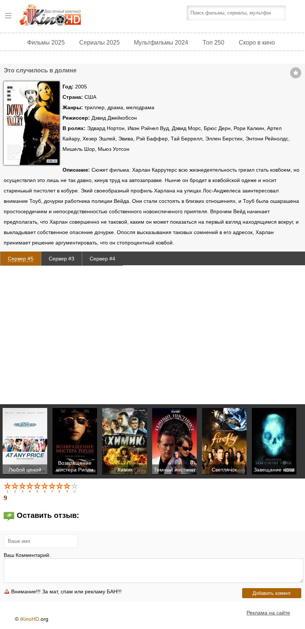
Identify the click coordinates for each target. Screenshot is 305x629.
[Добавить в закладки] (295, 72)
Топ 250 (213, 42)
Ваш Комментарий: (27, 555)
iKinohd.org (60, 16)
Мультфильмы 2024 (161, 42)
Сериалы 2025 (99, 42)
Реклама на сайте (268, 613)
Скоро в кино (257, 42)
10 (75, 487)
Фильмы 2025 (46, 42)
